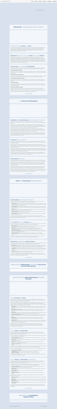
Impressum (11, 406)
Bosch (28, 321)
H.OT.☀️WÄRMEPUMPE (44, 406)
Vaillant (25, 321)
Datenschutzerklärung (17, 406)
